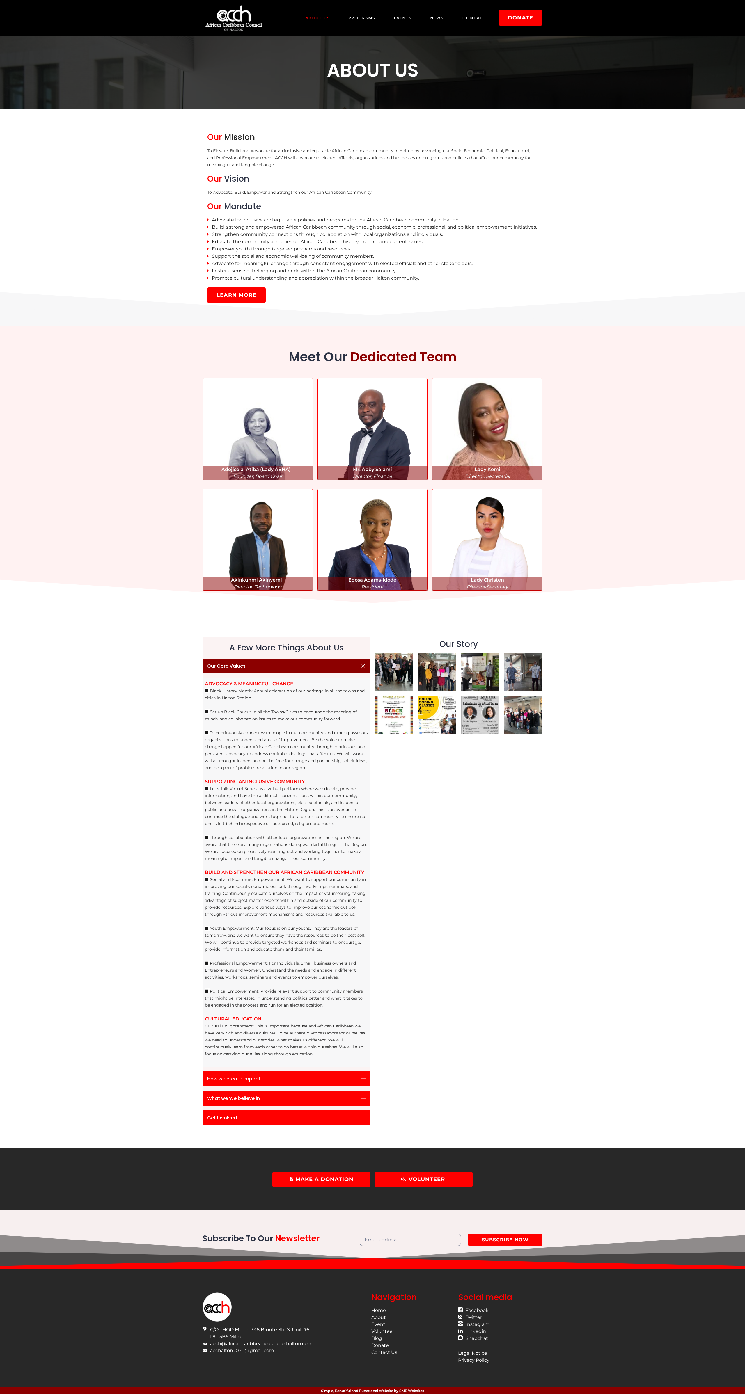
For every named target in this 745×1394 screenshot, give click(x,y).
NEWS (437, 18)
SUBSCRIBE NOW (505, 1239)
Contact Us (384, 1352)
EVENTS (403, 18)
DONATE (520, 18)
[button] (258, 429)
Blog (376, 1338)
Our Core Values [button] (226, 666)
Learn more (236, 295)
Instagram (477, 1324)
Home (378, 1310)
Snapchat (477, 1338)
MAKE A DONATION (324, 1179)
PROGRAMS (362, 18)
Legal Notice (472, 1353)
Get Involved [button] (222, 1117)
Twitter (474, 1317)
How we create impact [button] (233, 1078)
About (378, 1317)
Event (378, 1324)
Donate (380, 1345)
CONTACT (474, 18)
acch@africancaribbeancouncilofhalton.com (261, 1343)
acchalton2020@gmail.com (242, 1350)
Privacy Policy (473, 1360)
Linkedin (476, 1331)
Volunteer (382, 1331)
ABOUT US (318, 18)
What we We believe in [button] (233, 1098)
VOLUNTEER (427, 1179)
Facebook (477, 1310)
